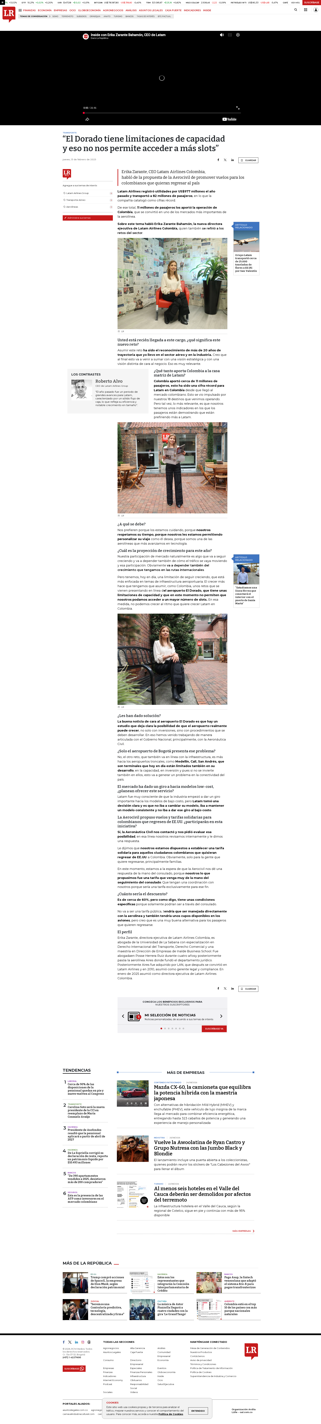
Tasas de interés (145, 16)
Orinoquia (95, 16)
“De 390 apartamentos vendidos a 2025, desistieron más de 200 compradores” (87, 1179)
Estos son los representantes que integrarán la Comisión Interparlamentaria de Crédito (173, 1284)
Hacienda (73, 1127)
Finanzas (108, 1372)
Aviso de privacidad (200, 1360)
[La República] (9, 15)
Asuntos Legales (112, 1352)
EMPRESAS (60, 10)
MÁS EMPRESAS (242, 1231)
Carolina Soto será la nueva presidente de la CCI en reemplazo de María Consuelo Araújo (86, 1112)
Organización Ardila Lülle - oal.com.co (244, 1411)
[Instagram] (84, 1343)
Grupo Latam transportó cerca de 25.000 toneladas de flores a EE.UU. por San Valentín (246, 263)
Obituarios (136, 1380)
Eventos (161, 1368)
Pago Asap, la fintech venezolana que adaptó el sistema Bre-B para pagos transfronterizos (240, 1282)
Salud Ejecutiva (165, 1384)
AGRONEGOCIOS (113, 10)
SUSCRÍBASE (311, 2)
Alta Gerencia (137, 1348)
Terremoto (67, 16)
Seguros (72, 1193)
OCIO (72, 10)
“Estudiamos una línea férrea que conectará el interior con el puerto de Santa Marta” (246, 595)
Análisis (161, 1348)
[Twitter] (225, 160)
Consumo (108, 1360)
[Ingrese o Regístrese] (315, 9)
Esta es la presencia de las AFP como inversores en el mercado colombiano (86, 1199)
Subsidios (81, 16)
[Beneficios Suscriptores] (305, 10)
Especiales (136, 1368)
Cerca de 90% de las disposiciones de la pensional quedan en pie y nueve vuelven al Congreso (86, 1089)
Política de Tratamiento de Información (211, 1368)
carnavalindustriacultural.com (78, 1414)
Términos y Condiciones (203, 1364)
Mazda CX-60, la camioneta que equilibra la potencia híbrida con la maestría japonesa (202, 1093)
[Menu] (20, 10)
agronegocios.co (100, 1410)
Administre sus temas (78, 217)
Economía (163, 1360)
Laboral (72, 1081)
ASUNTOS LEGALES (151, 10)
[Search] (295, 10)
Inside (160, 1376)
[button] (122, 1017)
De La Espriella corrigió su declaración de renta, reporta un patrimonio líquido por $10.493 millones (88, 1158)
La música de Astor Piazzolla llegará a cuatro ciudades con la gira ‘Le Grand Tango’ (172, 1309)
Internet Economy (113, 1380)
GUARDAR (250, 160)
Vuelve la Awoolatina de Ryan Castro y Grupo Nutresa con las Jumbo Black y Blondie (199, 1148)
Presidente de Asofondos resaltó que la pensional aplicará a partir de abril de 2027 (86, 1135)
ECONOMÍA (44, 10)
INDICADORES (192, 10)
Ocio (160, 1380)
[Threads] (90, 1343)
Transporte (75, 1104)
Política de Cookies (170, 1414)
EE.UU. (94, 1274)
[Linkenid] (78, 1343)
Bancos (129, 16)
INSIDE (207, 10)
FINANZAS (29, 10)
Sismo (55, 16)
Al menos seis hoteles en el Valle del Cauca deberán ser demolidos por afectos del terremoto (202, 1194)
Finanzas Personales (141, 1372)
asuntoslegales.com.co (75, 1410)
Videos (134, 1392)
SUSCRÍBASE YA (214, 1029)
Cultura (162, 1301)
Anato (107, 16)
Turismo (118, 16)
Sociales (107, 1392)
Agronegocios (111, 1348)
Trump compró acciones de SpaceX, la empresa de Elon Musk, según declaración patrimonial (108, 1282)
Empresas (108, 1368)
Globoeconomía (166, 1372)
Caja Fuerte (136, 1352)
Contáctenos (197, 1356)
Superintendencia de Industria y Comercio (213, 1376)
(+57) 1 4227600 (72, 1357)
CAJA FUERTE (173, 10)
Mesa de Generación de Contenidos (210, 1348)
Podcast (107, 1384)
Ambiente (229, 1301)
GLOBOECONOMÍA (89, 10)
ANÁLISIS (131, 10)
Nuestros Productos (201, 1352)
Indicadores (109, 1376)
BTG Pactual (164, 16)
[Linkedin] (232, 160)
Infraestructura (138, 1376)
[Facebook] (218, 160)
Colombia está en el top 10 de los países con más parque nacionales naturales (240, 1309)
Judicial (95, 1301)
